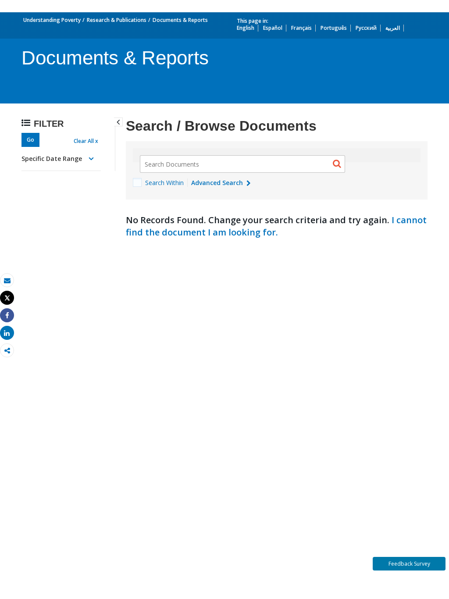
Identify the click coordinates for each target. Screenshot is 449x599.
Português (334, 28)
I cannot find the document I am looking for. (276, 226)
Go (30, 139)
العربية (392, 28)
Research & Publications (116, 20)
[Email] (7, 280)
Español (272, 28)
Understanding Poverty (52, 20)
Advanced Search (218, 182)
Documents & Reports (180, 20)
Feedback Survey (409, 563)
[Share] (7, 315)
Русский (366, 28)
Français (301, 28)
